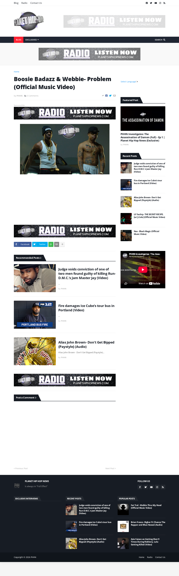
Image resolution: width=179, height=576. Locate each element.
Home (16, 71)
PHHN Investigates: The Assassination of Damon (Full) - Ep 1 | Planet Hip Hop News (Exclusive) (143, 137)
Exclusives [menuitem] (31, 39)
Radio (24, 2)
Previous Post (21, 468)
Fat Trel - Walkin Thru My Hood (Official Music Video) (146, 506)
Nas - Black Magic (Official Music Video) (146, 232)
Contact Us (36, 2)
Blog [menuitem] (18, 39)
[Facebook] (106, 95)
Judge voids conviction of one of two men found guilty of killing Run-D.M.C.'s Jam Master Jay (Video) (87, 273)
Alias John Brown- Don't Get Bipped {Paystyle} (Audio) (86, 344)
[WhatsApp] (50, 244)
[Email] (114, 95)
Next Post (109, 468)
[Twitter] (110, 95)
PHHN (33, 557)
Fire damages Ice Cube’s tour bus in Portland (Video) (86, 307)
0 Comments (32, 95)
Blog (16, 2)
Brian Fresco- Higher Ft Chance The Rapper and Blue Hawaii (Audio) (148, 523)
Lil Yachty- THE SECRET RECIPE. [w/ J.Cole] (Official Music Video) (149, 215)
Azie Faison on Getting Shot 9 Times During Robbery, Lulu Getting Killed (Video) (145, 542)
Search (158, 39)
